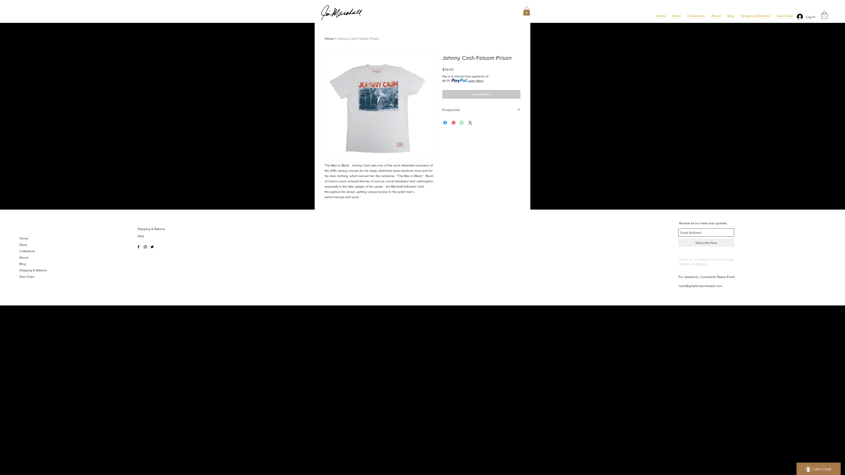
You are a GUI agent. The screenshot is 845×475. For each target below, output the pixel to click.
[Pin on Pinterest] (453, 122)
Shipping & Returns (33, 270)
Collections (27, 251)
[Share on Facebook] (445, 122)
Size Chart (26, 276)
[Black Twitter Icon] (152, 247)
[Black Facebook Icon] (138, 247)
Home (329, 38)
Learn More (475, 80)
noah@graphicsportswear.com (700, 286)
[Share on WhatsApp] (462, 122)
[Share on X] (470, 122)
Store (23, 245)
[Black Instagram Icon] (145, 247)
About (23, 257)
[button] (824, 15)
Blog (22, 264)
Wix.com (701, 264)
